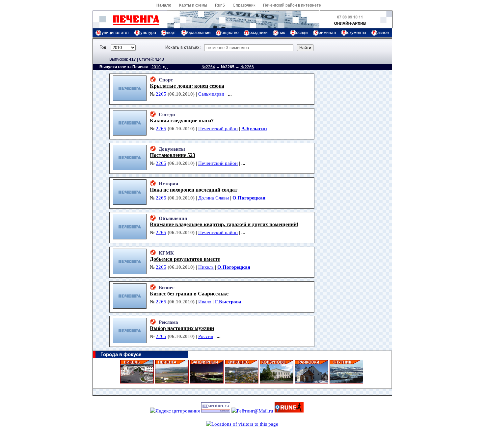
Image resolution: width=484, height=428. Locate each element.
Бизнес (167, 287)
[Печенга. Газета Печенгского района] (130, 26)
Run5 (220, 5)
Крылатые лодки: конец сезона (187, 86)
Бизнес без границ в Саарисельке (189, 293)
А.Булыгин (254, 128)
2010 (156, 67)
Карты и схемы (193, 5)
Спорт (166, 79)
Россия (205, 336)
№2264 (208, 67)
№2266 (247, 67)
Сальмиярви (211, 94)
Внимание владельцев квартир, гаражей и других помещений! (224, 224)
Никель (206, 267)
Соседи (167, 114)
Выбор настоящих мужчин (182, 328)
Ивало (204, 301)
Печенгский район (218, 128)
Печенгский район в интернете (292, 5)
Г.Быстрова (228, 301)
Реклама (168, 322)
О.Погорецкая (248, 197)
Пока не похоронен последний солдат (193, 190)
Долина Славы (213, 197)
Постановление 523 (172, 155)
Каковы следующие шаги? (182, 120)
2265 (161, 94)
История (168, 183)
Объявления (173, 218)
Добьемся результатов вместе (185, 259)
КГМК (166, 253)
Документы (172, 149)
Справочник (244, 5)
